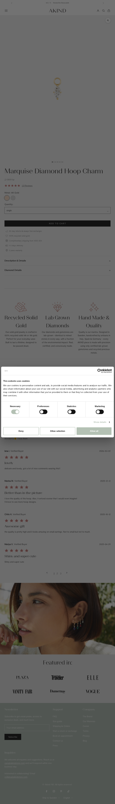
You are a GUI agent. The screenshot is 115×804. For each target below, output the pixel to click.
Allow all (94, 431)
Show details (100, 422)
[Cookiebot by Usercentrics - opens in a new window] (99, 371)
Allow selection (57, 431)
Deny (21, 431)
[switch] (43, 412)
